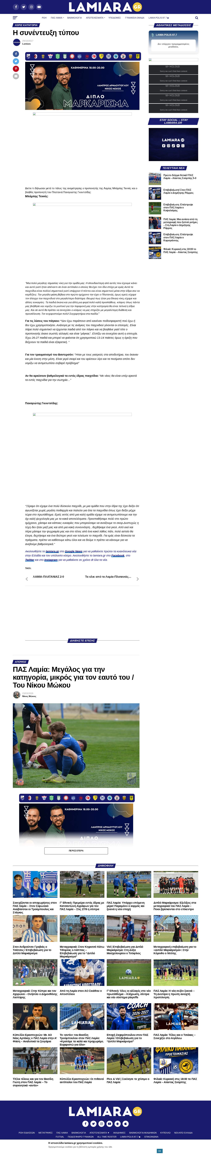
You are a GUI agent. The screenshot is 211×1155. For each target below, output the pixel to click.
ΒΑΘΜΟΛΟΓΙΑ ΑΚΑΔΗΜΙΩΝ (143, 1133)
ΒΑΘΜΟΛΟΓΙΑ (74, 18)
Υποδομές (114, 18)
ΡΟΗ (44, 18)
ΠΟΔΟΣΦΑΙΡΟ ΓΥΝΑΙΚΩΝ (81, 1137)
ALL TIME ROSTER (106, 1137)
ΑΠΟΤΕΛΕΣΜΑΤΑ (94, 18)
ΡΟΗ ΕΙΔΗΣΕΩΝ (27, 1133)
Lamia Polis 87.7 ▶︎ (159, 18)
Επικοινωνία (151, 1137)
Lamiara (26, 44)
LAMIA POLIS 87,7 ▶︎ (130, 1137)
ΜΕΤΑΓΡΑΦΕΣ (45, 1133)
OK (159, 1151)
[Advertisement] (82, 612)
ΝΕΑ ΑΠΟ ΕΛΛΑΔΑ (183, 1133)
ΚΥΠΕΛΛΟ (165, 1133)
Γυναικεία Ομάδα (134, 18)
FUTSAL (60, 1137)
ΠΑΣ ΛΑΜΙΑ (62, 1133)
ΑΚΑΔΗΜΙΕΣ (119, 1133)
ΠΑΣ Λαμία (56, 18)
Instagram (51, 559)
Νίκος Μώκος (29, 696)
